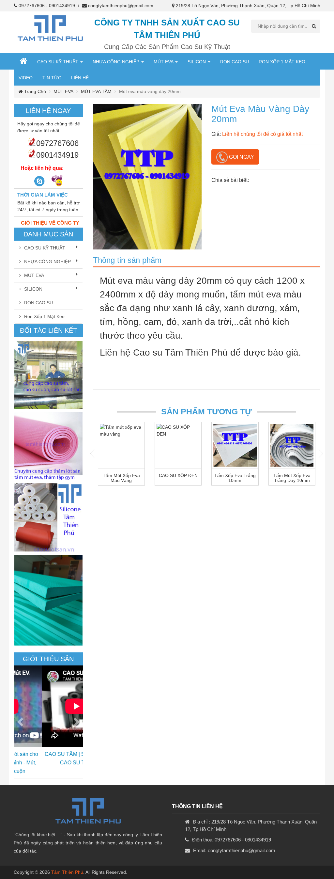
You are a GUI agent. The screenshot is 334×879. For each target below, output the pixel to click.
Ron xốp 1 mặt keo (282, 61)
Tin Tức (51, 77)
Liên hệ (80, 77)
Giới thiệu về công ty (50, 223)
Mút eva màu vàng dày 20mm (161, 281)
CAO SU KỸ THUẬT (58, 61)
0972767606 (32, 5)
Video (26, 77)
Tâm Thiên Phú (67, 872)
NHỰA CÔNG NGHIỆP (117, 61)
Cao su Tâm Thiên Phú (180, 352)
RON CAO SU (234, 61)
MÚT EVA (164, 61)
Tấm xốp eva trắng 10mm (235, 478)
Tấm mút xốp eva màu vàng (121, 478)
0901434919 (62, 5)
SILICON (197, 61)
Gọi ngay (241, 157)
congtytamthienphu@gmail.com (120, 5)
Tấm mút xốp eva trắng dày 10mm (292, 478)
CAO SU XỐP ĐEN (178, 475)
